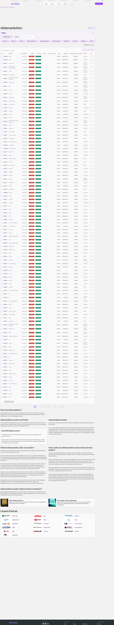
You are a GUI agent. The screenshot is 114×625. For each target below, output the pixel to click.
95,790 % (31, 239)
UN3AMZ (5, 270)
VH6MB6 (5, 56)
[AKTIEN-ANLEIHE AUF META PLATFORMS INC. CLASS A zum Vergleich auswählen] (2, 78)
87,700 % (38, 121)
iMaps (76, 519)
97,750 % (31, 311)
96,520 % (38, 267)
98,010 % (38, 172)
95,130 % (38, 125)
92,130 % (38, 179)
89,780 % (38, 67)
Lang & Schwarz (78, 523)
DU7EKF (5, 226)
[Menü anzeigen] (42, 4)
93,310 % (38, 206)
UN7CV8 (5, 168)
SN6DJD (5, 82)
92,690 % (31, 199)
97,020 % (31, 189)
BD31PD (5, 393)
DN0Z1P (5, 233)
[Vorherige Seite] (32, 407)
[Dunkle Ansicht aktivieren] (102, 0)
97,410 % (38, 301)
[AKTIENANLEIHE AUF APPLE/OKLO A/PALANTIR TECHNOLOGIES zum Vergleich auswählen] (2, 56)
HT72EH (5, 104)
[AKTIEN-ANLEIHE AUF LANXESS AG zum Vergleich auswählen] (2, 107)
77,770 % (31, 63)
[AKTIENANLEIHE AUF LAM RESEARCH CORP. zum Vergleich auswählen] (2, 314)
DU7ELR (5, 155)
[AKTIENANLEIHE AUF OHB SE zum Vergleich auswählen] (2, 216)
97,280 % (38, 141)
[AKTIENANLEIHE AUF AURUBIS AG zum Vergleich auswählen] (2, 168)
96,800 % (31, 93)
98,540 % (38, 287)
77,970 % (38, 63)
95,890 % (38, 239)
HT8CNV (5, 74)
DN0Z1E (5, 117)
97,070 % (31, 165)
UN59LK (5, 135)
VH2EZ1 (5, 152)
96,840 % (31, 145)
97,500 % (38, 158)
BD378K (5, 387)
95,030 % (31, 125)
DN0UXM (5, 246)
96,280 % (31, 202)
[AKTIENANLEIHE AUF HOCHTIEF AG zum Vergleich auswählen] (2, 175)
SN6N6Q (5, 343)
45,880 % (38, 59)
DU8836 (5, 219)
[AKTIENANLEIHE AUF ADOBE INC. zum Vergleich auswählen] (2, 209)
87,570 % (38, 270)
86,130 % (31, 138)
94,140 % (38, 346)
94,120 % (38, 216)
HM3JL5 (5, 256)
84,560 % (38, 86)
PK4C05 (5, 397)
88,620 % (38, 283)
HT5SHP (5, 339)
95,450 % (31, 370)
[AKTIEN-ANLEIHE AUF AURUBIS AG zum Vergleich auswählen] (2, 162)
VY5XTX (5, 206)
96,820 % (31, 314)
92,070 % (38, 253)
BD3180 (5, 222)
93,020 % (31, 242)
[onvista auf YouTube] (45, 624)
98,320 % (38, 246)
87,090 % (38, 78)
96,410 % (38, 249)
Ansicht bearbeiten (87, 49)
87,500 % (31, 121)
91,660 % (38, 209)
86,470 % (31, 343)
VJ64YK (5, 367)
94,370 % (38, 236)
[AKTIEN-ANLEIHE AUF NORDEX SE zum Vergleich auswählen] (2, 256)
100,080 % (38, 222)
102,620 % (38, 353)
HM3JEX (5, 158)
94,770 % (31, 196)
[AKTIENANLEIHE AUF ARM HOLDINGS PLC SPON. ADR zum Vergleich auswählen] (2, 236)
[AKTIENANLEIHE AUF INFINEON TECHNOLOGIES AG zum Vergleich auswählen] (2, 94)
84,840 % (31, 317)
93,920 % (38, 182)
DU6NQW (5, 145)
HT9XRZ (5, 321)
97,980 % (38, 339)
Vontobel (77, 531)
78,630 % (38, 71)
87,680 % (38, 90)
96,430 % (38, 397)
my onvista (52, 3)
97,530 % (31, 168)
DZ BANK (77, 516)
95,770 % (38, 256)
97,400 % (31, 219)
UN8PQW (5, 192)
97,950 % (38, 168)
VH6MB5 (5, 59)
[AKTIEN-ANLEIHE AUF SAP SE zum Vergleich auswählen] (2, 357)
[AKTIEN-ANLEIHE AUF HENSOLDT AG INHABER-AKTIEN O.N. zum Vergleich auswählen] (2, 260)
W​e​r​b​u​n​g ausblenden (58, 16)
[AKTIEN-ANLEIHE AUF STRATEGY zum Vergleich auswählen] (2, 67)
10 (60, 406)
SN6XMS (5, 121)
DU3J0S (5, 141)
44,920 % (31, 56)
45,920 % (38, 56)
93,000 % (31, 366)
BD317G (5, 293)
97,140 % (38, 148)
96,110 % (31, 212)
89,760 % (38, 101)
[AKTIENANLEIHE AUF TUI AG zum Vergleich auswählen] (2, 297)
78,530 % (31, 71)
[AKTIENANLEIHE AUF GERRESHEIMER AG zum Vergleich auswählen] (2, 101)
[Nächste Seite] (63, 407)
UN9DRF (5, 172)
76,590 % (31, 104)
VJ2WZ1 (5, 283)
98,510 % (38, 226)
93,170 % (31, 151)
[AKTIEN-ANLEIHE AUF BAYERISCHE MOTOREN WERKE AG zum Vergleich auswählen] (2, 332)
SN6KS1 (5, 86)
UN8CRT (5, 377)
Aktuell (46, 3)
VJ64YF (5, 346)
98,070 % (31, 246)
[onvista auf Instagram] (48, 624)
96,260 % (38, 111)
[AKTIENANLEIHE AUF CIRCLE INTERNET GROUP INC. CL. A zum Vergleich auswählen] (2, 290)
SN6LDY (5, 179)
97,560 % (31, 161)
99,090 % (38, 373)
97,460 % (31, 350)
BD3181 (5, 383)
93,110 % (38, 380)
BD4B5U (5, 236)
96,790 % (38, 135)
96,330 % (38, 229)
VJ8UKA (5, 199)
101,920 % (32, 336)
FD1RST (5, 260)
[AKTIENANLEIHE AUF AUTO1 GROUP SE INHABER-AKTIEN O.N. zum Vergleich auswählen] (2, 390)
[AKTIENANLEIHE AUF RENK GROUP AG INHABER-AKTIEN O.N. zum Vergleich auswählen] (2, 246)
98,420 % (31, 263)
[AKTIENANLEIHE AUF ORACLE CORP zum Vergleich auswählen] (2, 253)
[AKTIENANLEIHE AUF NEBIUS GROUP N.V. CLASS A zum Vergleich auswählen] (2, 125)
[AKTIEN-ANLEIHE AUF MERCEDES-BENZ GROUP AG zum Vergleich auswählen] (2, 121)
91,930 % (31, 179)
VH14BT (5, 209)
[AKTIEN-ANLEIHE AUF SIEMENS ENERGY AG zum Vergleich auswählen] (2, 158)
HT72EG (5, 131)
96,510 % (38, 356)
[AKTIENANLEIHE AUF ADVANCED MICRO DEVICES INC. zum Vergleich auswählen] (2, 387)
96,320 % (31, 267)
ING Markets (15, 523)
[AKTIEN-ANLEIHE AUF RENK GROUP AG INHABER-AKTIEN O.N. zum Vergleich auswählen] (2, 329)
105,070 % (32, 393)
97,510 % (38, 117)
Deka (45, 516)
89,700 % (31, 290)
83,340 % (31, 97)
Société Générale (78, 527)
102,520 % (32, 353)
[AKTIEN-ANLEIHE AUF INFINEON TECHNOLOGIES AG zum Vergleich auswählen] (2, 343)
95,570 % (31, 256)
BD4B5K (5, 243)
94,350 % (38, 377)
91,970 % (31, 253)
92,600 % (38, 232)
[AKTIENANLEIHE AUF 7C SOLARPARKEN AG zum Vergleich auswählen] (2, 226)
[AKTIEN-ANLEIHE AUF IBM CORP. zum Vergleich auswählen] (2, 86)
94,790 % (38, 192)
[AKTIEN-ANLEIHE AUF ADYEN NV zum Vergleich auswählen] (2, 90)
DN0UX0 (5, 307)
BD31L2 (5, 182)
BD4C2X (5, 314)
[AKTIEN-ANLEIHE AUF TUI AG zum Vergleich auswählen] (2, 339)
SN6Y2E (5, 332)
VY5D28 (5, 290)
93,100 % (38, 366)
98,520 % (38, 263)
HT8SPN (5, 165)
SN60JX (5, 90)
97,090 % (38, 145)
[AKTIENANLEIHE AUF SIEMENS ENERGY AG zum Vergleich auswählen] (2, 135)
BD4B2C (5, 304)
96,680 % (31, 135)
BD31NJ (5, 125)
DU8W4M (5, 148)
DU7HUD (5, 390)
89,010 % (31, 101)
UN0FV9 (5, 360)
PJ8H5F (5, 229)
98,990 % (31, 373)
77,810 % (31, 82)
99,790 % (31, 383)
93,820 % (31, 182)
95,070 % (31, 293)
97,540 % (38, 297)
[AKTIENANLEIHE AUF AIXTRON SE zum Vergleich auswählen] (2, 118)
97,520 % (31, 175)
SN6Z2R (5, 97)
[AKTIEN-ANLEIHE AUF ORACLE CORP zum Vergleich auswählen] (2, 71)
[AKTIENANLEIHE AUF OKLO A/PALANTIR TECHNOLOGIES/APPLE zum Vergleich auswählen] (2, 59)
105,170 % (38, 393)
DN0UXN (5, 249)
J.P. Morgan (46, 523)
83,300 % (31, 270)
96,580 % (38, 273)
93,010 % (31, 380)
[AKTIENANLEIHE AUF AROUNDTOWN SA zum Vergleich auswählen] (2, 145)
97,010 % (38, 93)
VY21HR (5, 253)
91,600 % (31, 216)
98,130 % (38, 277)
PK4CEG (5, 380)
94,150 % (31, 377)
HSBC (45, 519)
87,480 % (31, 90)
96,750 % (38, 360)
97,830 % (31, 339)
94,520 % (31, 307)
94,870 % (38, 196)
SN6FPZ (5, 67)
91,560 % (31, 209)
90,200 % (31, 185)
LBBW (13, 527)
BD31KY (5, 353)
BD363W (5, 273)
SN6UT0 (5, 324)
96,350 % (38, 107)
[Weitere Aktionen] (94, 56)
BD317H (5, 239)
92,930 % (31, 128)
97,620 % (31, 260)
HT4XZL (5, 317)
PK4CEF (5, 202)
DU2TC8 (5, 301)
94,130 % (38, 128)
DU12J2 (5, 101)
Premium (59, 3)
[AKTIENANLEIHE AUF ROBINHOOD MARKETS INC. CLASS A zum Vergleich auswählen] (2, 336)
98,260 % (31, 226)
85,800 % (31, 332)
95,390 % (31, 280)
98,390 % (38, 390)
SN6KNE (5, 78)
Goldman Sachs (15, 519)
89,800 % (38, 290)
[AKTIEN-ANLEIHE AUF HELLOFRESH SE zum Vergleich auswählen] (2, 321)
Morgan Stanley (47, 527)
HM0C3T (5, 189)
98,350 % (38, 311)
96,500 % (38, 114)
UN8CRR (5, 93)
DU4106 (5, 363)
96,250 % (31, 107)
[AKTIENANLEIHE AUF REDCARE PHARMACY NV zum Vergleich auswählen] (2, 142)
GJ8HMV (5, 297)
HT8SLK (5, 267)
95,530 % (38, 328)
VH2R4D (5, 128)
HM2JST (5, 311)
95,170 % (38, 293)
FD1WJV (5, 328)
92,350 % (31, 232)
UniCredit (46, 531)
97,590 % (31, 387)
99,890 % (38, 383)
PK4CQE (5, 114)
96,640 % (31, 148)
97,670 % (38, 280)
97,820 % (38, 260)
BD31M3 (5, 212)
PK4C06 (5, 357)
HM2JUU (5, 162)
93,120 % (38, 242)
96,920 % (38, 314)
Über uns (99, 624)
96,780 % (31, 141)
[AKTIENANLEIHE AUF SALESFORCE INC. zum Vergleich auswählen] (2, 152)
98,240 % (31, 287)
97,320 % (38, 189)
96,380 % (38, 202)
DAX (65, 624)
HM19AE (5, 287)
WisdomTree (15, 535)
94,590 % (31, 192)
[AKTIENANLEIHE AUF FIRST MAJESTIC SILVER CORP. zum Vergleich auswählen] (2, 353)
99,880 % (31, 324)
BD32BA (5, 277)
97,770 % (38, 175)
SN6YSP (5, 71)
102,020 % (38, 336)
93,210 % (31, 206)
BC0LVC (5, 186)
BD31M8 (5, 196)
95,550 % (38, 370)
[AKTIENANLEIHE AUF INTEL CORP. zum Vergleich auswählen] (2, 206)
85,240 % (38, 317)
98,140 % (31, 390)
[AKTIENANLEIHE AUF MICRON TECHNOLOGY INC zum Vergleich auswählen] (2, 223)
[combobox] (28, 37)
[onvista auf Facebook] (43, 624)
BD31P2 (5, 263)
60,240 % (31, 131)
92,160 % (38, 321)
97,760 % (38, 161)
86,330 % (38, 138)
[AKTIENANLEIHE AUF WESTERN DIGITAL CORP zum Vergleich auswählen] (2, 263)
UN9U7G (5, 175)
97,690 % (38, 387)
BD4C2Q (5, 336)
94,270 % (31, 236)
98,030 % (31, 277)
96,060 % (31, 111)
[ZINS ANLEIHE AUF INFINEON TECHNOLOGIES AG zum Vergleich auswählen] (2, 186)
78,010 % (38, 82)
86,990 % (31, 78)
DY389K (5, 216)
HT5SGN (5, 350)
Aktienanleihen (12, 7)
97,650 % (38, 219)
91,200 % (38, 185)
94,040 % (31, 346)
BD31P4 (5, 373)
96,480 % (31, 273)
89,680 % (31, 67)
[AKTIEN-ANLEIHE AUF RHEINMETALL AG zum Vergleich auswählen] (2, 63)
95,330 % (31, 328)
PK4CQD (5, 107)
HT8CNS (5, 138)
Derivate (7, 7)
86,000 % (38, 332)
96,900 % (31, 158)
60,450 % (38, 131)
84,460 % (31, 86)
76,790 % (38, 104)
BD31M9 (5, 370)
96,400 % (31, 114)
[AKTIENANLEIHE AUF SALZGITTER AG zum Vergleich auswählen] (2, 172)
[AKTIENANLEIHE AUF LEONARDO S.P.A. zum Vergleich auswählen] (2, 219)
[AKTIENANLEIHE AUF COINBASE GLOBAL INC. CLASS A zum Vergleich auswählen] (2, 199)
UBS (13, 531)
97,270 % (38, 165)
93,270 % (38, 151)
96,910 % (31, 301)
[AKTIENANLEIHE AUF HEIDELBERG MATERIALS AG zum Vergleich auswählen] (2, 301)
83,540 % (38, 97)
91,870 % (31, 321)
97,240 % (31, 297)
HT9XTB (5, 111)
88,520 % (31, 283)
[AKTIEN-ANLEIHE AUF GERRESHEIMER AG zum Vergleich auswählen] (2, 75)
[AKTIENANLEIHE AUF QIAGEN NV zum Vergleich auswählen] (2, 155)
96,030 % (31, 249)
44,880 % (31, 59)
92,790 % (38, 199)
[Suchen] (72, 4)
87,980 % (38, 74)
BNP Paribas (15, 516)
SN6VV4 (5, 63)
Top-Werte (85, 624)
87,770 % (31, 74)
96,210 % (38, 212)
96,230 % (31, 229)
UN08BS (5, 280)
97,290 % (38, 155)
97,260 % (31, 117)
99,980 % (31, 222)
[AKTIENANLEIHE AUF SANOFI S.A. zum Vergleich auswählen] (2, 270)
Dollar (74, 624)
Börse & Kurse (2, 7)
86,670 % (38, 343)
